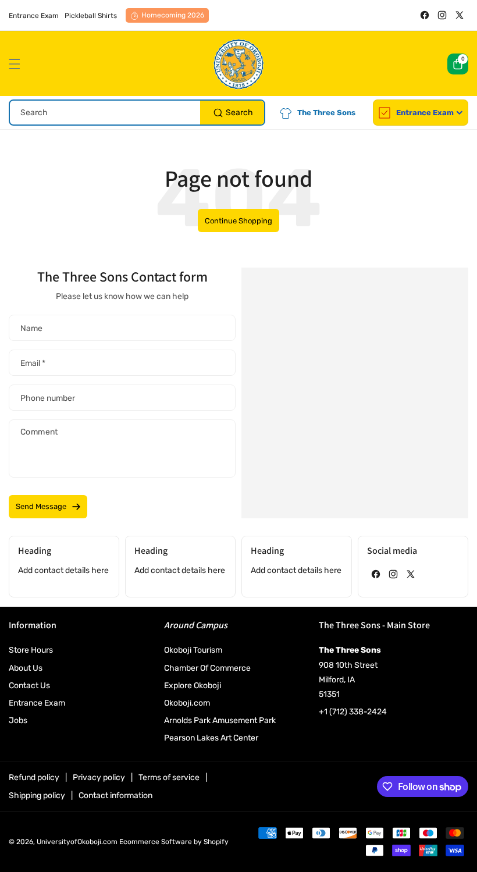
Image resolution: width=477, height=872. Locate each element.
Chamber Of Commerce (207, 668)
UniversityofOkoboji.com (77, 842)
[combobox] (137, 112)
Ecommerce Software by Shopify (174, 842)
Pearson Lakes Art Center (211, 738)
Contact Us (29, 686)
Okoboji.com (187, 703)
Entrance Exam (37, 703)
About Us (25, 668)
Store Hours (31, 650)
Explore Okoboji (192, 686)
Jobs (18, 720)
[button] (17, 64)
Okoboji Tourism (193, 650)
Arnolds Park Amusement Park (220, 720)
